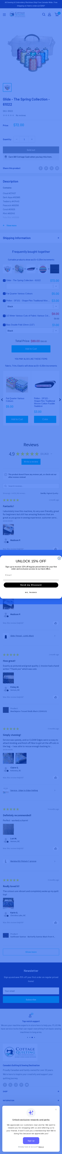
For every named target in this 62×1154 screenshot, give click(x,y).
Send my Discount (31, 585)
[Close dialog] (59, 558)
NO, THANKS (31, 592)
